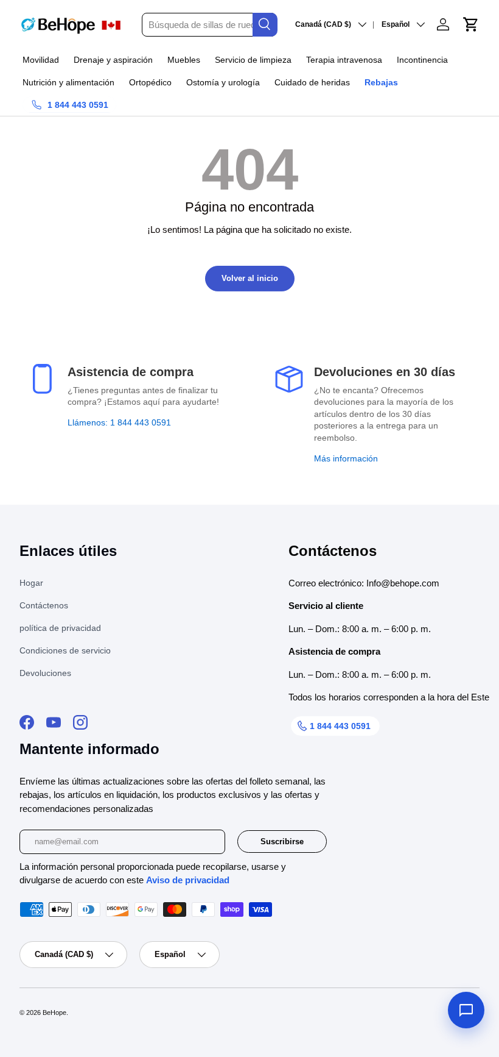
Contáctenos (43, 605)
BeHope (54, 1012)
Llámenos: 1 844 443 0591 (119, 422)
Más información (346, 458)
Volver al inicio (250, 278)
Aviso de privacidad (187, 880)
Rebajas (381, 82)
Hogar (31, 583)
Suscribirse (282, 841)
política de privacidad (60, 628)
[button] (471, 24)
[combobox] (209, 25)
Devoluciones (45, 673)
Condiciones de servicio (65, 650)
